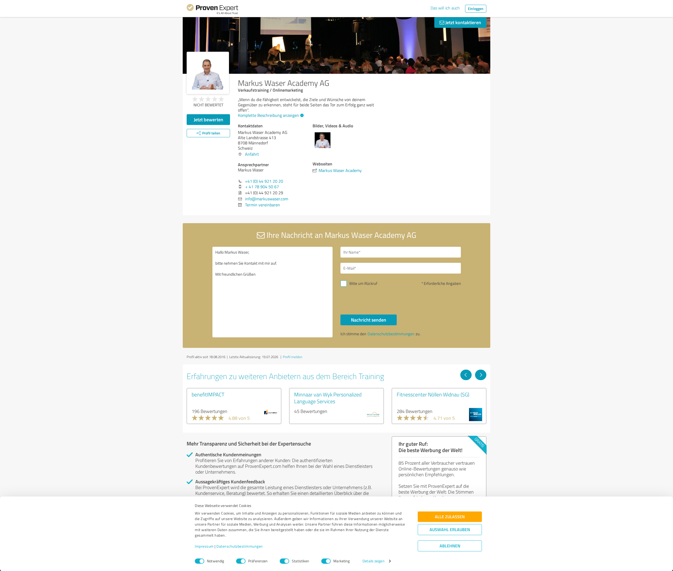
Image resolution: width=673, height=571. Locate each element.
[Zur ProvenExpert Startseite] (212, 10)
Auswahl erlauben (450, 530)
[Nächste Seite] (480, 375)
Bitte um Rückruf (363, 283)
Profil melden (292, 356)
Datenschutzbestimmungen (239, 546)
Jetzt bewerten (208, 119)
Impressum (204, 546)
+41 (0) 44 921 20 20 (264, 181)
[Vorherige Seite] (466, 375)
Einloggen (475, 8)
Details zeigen (373, 561)
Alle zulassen (450, 517)
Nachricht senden (368, 319)
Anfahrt (252, 154)
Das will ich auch (445, 8)
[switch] (241, 561)
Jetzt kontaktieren (462, 22)
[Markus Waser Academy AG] (207, 72)
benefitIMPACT (208, 394)
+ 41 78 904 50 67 (262, 187)
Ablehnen (450, 546)
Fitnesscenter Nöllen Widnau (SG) (433, 394)
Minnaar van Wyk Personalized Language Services (327, 398)
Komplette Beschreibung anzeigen (268, 115)
